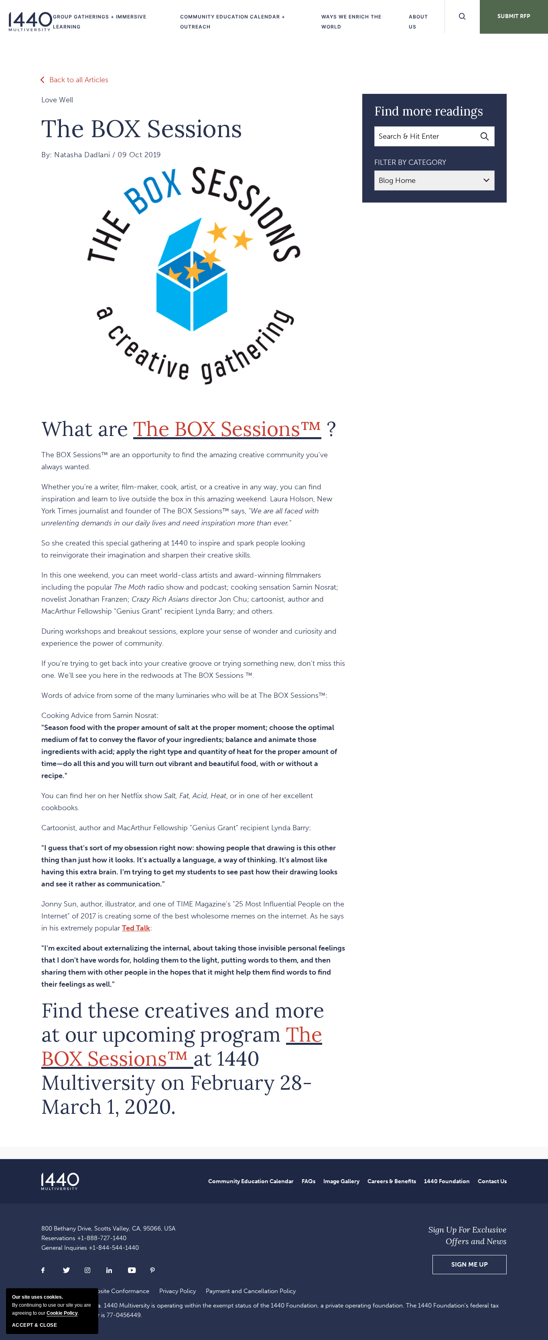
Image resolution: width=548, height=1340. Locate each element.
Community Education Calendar (251, 1181)
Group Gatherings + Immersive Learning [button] (99, 22)
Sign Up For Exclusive (467, 1235)
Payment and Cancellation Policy (251, 1291)
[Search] (485, 136)
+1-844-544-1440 (114, 1247)
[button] (469, 1265)
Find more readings (428, 111)
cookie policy (62, 1313)
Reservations (83, 1238)
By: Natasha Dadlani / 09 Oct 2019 (101, 154)
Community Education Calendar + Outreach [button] (232, 22)
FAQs (308, 1181)
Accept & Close (34, 1325)
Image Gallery (341, 1181)
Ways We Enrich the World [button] (351, 22)
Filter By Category (410, 162)
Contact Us (492, 1181)
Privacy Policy (177, 1291)
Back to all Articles (78, 79)
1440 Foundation (447, 1181)
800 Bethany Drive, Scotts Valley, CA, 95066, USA (108, 1228)
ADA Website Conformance (112, 1291)
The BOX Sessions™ (227, 429)
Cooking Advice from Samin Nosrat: (193, 767)
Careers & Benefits (391, 1181)
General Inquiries (90, 1247)
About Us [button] (418, 22)
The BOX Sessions (141, 128)
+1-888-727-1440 (101, 1238)
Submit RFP (513, 16)
